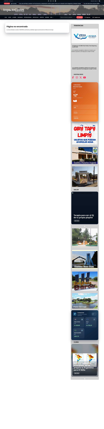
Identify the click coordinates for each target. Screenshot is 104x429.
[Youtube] (55, 1)
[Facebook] (48, 1)
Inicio (6, 17)
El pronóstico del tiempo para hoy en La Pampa (84, 367)
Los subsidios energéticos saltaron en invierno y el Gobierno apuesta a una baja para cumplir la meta (84, 68)
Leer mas (77, 220)
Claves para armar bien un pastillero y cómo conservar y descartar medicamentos (85, 214)
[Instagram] (51, 1)
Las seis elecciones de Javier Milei (55, 3)
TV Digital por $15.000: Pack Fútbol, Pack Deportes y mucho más (84, 46)
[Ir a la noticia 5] (87, 226)
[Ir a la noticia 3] (84, 226)
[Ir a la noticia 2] (83, 226)
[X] (53, 1)
